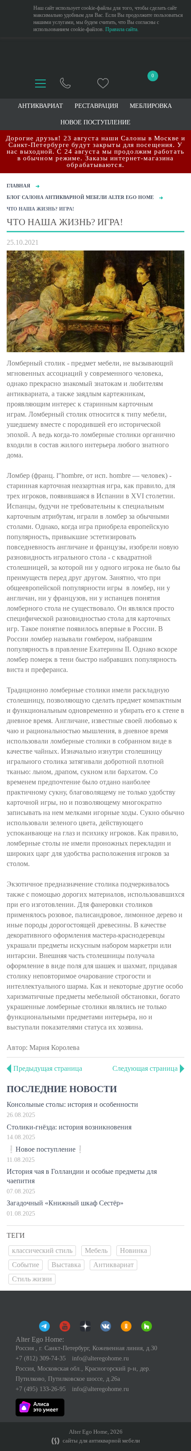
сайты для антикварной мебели (100, 1441)
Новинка (133, 1250)
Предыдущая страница (47, 1068)
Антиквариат (113, 1264)
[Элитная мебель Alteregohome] (95, 55)
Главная (18, 185)
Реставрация (96, 106)
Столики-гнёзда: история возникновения (69, 1127)
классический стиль (42, 1250)
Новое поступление (95, 122)
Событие (25, 1264)
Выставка (66, 1264)
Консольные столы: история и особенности (72, 1104)
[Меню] (40, 83)
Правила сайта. (122, 29)
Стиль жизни (32, 1279)
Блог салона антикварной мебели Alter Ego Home (80, 197)
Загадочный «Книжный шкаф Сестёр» (65, 1203)
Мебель (96, 1250)
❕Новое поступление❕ (45, 1149)
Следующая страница (145, 1068)
